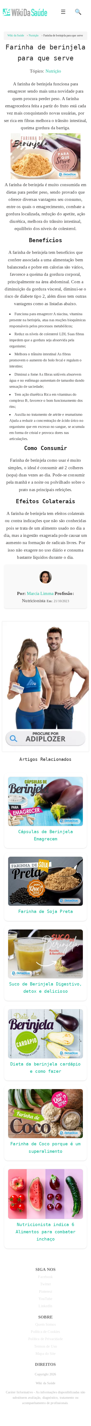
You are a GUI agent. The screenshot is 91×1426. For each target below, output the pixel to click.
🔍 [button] (78, 12)
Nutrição (53, 71)
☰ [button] (63, 12)
